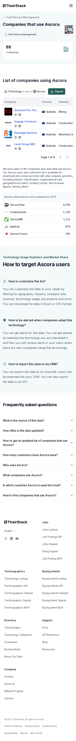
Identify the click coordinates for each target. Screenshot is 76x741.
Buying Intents (12, 649)
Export (59, 91)
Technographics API (16, 585)
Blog (45, 642)
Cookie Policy (49, 726)
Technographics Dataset (18, 593)
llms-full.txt (36, 733)
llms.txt (24, 733)
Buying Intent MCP (52, 607)
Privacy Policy (32, 726)
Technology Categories (18, 634)
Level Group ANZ (24, 144)
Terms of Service (13, 726)
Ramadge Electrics (25, 132)
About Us (9, 683)
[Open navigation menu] (71, 6)
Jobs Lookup (50, 529)
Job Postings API (52, 536)
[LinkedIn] (11, 538)
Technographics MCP (17, 607)
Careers (9, 698)
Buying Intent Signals (54, 600)
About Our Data (13, 656)
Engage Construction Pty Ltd (26, 121)
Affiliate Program (13, 691)
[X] (5, 538)
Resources (48, 649)
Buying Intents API (52, 585)
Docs (45, 627)
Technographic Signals (17, 600)
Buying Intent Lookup (54, 578)
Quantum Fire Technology (26, 110)
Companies (10, 642)
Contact (8, 676)
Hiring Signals (50, 551)
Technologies (12, 627)
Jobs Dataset (50, 544)
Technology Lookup (16, 578)
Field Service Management (22, 17)
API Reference (50, 634)
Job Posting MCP (52, 558)
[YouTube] (17, 538)
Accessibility (10, 733)
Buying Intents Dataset (55, 593)
